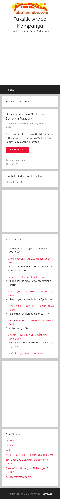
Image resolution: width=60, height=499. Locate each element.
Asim (11, 277)
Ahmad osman (16, 258)
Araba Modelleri (17, 160)
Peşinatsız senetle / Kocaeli (30, 277)
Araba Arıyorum (33, 353)
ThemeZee (46, 493)
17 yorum (13, 164)
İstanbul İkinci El (14, 182)
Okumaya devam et (17, 149)
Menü (11, 89)
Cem (10, 320)
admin (41, 123)
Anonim (12, 335)
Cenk (11, 291)
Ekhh (10, 306)
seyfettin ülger (15, 353)
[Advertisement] (30, 61)
